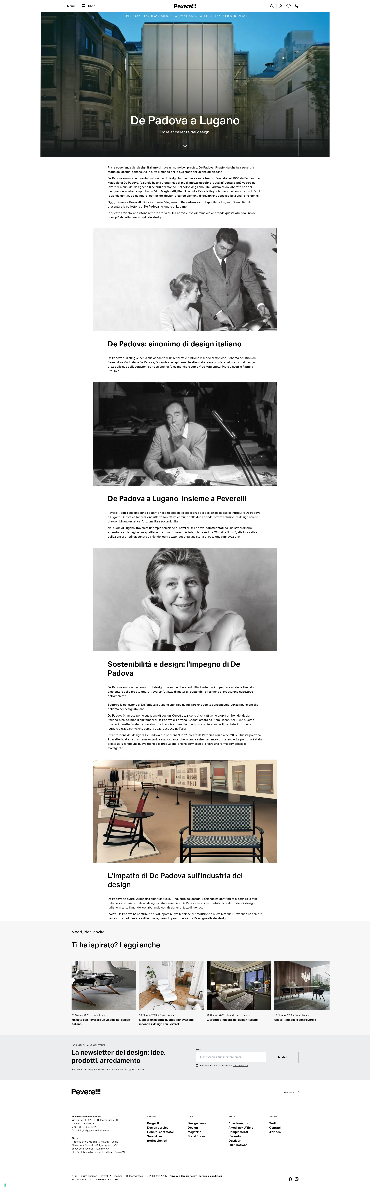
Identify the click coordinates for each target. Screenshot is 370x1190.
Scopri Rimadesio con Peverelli (295, 1019)
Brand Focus (159, 16)
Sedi (272, 1123)
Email (199, 1050)
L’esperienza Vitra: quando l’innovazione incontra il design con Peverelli (166, 1022)
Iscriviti (283, 1057)
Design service (158, 1127)
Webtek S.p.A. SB (108, 1179)
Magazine (194, 1132)
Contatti (275, 1127)
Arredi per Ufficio (241, 1127)
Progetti (153, 1123)
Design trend (140, 16)
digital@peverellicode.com (94, 1130)
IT (307, 6)
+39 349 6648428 (87, 1127)
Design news (197, 1123)
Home (126, 16)
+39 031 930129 (85, 1123)
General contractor (160, 1132)
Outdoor (235, 1140)
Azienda (275, 1132)
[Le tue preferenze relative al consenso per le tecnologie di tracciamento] (5, 1185)
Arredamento (238, 1123)
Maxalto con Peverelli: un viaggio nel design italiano (101, 1022)
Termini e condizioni (210, 1176)
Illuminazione (238, 1145)
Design (193, 1127)
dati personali (240, 1065)
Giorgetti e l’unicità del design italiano (232, 1019)
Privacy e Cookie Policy (183, 1176)
